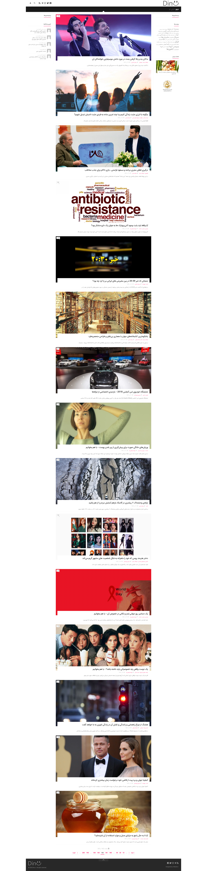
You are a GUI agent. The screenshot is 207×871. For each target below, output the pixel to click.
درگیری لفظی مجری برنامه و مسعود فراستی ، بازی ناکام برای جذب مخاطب (116, 170)
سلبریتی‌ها (165, 37)
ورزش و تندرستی (141, 450)
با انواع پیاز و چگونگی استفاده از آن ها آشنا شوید (167, 73)
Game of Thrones (173, 29)
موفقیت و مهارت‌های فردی (137, 118)
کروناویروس (176, 49)
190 (87, 853)
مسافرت (158, 42)
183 (98, 853)
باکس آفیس (167, 31)
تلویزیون (146, 173)
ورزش (157, 44)
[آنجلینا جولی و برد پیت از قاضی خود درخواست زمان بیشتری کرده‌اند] (103, 758)
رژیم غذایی (163, 35)
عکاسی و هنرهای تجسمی (143, 561)
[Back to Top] (103, 860)
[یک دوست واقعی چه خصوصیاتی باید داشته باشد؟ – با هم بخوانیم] (103, 647)
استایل (166, 29)
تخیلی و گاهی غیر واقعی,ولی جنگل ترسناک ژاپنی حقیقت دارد (38, 32)
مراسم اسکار (172, 42)
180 (110, 853)
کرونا (161, 46)
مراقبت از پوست (166, 42)
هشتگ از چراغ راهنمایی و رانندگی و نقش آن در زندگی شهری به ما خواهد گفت (115, 725)
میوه (170, 44)
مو (172, 44)
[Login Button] (30, 3)
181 (106, 853)
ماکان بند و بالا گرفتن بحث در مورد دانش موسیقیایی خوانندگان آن (120, 59)
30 (117, 853)
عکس (166, 39)
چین (164, 47)
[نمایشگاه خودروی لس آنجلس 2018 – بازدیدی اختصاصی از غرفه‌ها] (103, 370)
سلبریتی (171, 37)
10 (123, 853)
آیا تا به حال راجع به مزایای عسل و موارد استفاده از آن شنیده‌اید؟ (121, 835)
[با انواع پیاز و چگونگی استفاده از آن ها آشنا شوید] (167, 66)
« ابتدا (132, 853)
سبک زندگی (145, 118)
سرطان (158, 35)
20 (120, 853)
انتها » (73, 853)
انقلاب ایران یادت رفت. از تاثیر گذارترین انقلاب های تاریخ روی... (38, 38)
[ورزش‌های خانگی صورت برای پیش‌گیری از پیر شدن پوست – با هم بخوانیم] (103, 426)
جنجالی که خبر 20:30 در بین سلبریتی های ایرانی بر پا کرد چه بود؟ (120, 281)
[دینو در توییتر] (48, 3)
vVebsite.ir (175, 867)
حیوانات (166, 33)
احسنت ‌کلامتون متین (41, 51)
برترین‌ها (160, 31)
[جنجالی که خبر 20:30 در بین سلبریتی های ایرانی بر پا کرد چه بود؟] (103, 259)
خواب (177, 35)
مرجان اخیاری (134, 62)
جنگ (170, 33)
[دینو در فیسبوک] (50, 3)
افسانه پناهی (135, 728)
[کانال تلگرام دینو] (42, 3)
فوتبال (160, 40)
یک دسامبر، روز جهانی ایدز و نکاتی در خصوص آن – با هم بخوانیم (121, 614)
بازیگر (172, 31)
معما (177, 44)
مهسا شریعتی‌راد (133, 229)
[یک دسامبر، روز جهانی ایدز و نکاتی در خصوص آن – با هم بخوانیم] (103, 592)
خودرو (147, 395)
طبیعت (159, 37)
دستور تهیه (173, 35)
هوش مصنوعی (162, 44)
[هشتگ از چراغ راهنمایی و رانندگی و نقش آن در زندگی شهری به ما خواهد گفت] (103, 703)
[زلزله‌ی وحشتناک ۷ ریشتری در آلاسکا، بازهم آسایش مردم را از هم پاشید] (103, 481)
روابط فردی (168, 35)
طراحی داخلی (175, 40)
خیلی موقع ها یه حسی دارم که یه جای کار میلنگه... (37, 45)
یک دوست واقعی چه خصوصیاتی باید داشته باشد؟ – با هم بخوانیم (120, 669)
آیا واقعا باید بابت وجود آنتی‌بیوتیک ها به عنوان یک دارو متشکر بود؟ (119, 225)
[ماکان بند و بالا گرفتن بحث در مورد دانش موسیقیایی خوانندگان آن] (103, 37)
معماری (174, 44)
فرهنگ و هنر (145, 62)
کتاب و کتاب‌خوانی (138, 340)
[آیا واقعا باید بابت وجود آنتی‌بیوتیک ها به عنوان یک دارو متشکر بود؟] (103, 204)
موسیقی (140, 62)
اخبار (147, 284)
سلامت (140, 229)
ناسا (167, 44)
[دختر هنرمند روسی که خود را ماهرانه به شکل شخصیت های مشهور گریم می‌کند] (103, 537)
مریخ (161, 42)
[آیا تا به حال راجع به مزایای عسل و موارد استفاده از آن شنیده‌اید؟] (103, 814)
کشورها (170, 49)
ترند (172, 33)
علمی (144, 395)
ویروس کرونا (174, 46)
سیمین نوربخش (137, 395)
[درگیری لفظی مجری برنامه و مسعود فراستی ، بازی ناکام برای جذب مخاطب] (103, 148)
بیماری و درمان (145, 229)
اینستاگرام (176, 31)
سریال (176, 37)
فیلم (177, 42)
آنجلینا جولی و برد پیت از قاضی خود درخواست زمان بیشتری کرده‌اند (119, 780)
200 (83, 853)
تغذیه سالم (146, 839)
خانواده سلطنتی (161, 33)
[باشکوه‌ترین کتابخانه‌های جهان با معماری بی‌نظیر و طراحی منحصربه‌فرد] (103, 315)
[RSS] (40, 3)
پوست (167, 47)
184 (94, 853)
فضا (163, 39)
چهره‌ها (144, 284)
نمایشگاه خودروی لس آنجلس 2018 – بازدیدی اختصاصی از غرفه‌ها (120, 392)
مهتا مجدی (127, 118)
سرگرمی (141, 728)
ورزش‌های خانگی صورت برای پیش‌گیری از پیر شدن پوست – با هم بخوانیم (117, 447)
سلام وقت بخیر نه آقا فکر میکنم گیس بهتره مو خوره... (37, 58)
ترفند (174, 33)
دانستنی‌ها (146, 728)
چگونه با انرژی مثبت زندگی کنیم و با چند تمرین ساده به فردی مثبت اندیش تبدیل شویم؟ (111, 114)
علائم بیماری (169, 39)
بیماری (177, 33)
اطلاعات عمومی (162, 29)
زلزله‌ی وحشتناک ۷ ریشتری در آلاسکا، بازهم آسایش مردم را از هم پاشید (118, 503)
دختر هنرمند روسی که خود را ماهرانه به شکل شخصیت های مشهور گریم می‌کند (115, 558)
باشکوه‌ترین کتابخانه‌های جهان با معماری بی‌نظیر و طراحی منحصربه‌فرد (118, 336)
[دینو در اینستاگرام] (45, 3)
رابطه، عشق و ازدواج (144, 672)
